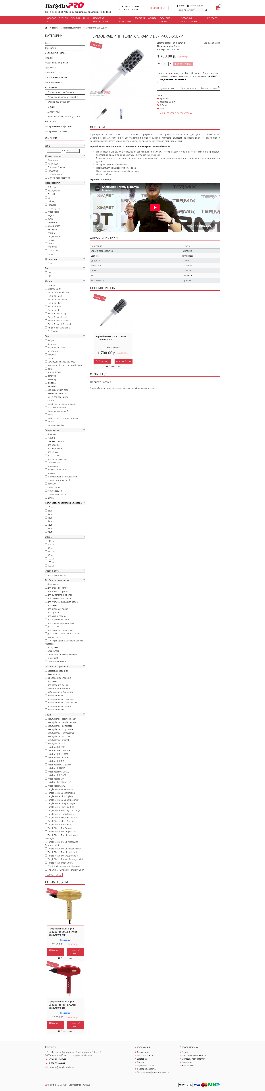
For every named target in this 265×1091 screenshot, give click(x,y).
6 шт (50, 524)
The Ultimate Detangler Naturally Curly (66, 869)
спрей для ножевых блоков (61, 403)
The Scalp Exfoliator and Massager (64, 866)
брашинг (52, 344)
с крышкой (53, 657)
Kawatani (52, 222)
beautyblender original (58, 739)
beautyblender (54, 190)
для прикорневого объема (61, 623)
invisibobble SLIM (56, 778)
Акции (86, 18)
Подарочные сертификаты (58, 126)
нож (50, 368)
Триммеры (50, 67)
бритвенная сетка (56, 347)
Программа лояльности (194, 1055)
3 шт (50, 514)
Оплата (152, 18)
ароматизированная (58, 670)
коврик (51, 358)
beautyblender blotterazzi (60, 725)
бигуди (51, 340)
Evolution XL (53, 310)
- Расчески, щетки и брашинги (60, 92)
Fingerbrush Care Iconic (59, 327)
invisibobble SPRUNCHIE (59, 782)
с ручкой (52, 483)
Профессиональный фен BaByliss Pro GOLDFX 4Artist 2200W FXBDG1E (63, 932)
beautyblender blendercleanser (62, 722)
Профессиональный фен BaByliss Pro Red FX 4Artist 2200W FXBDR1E (62, 1004)
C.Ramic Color (54, 288)
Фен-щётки (50, 47)
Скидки (75, 18)
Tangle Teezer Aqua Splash (60, 789)
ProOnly (51, 232)
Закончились (183, 64)
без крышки (53, 584)
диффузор (53, 351)
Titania (51, 243)
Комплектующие (53, 82)
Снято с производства (59, 177)
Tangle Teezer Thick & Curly (60, 862)
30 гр (50, 548)
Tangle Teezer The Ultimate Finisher (64, 848)
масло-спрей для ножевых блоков (65, 365)
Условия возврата (146, 1068)
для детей (52, 605)
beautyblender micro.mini (59, 736)
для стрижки (54, 455)
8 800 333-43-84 (130, 9)
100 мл (51, 558)
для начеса (53, 451)
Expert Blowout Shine (58, 320)
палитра (52, 375)
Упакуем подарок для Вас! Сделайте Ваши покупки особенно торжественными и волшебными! (188, 76)
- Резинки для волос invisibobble (61, 96)
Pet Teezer (52, 229)
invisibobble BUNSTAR (58, 754)
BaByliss (52, 187)
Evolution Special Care (58, 292)
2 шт (50, 510)
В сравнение (66, 958)
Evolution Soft (54, 306)
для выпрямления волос (60, 594)
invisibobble (53, 211)
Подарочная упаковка (56, 131)
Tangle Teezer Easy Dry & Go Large (64, 810)
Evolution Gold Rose (57, 299)
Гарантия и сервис (165, 20)
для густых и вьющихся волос (63, 601)
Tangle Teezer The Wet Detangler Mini (65, 859)
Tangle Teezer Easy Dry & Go (61, 806)
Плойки (49, 57)
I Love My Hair (54, 208)
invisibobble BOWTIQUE (59, 750)
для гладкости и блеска (59, 598)
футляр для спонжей (58, 411)
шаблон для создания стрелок (63, 418)
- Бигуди (50, 106)
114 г (50, 272)
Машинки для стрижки (56, 62)
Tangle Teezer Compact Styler (61, 803)
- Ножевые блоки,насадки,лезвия (62, 116)
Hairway (52, 201)
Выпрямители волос (55, 52)
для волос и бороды (58, 591)
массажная (53, 466)
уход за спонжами (57, 407)
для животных (55, 448)
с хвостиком (54, 487)
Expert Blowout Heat (57, 317)
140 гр (51, 541)
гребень (52, 437)
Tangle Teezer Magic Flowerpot (62, 817)
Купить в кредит (189, 88)
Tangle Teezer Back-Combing (61, 792)
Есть (50, 263)
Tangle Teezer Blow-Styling (60, 796)
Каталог (51, 18)
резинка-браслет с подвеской (62, 702)
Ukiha (50, 254)
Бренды (63, 18)
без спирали (54, 674)
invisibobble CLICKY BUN (59, 757)
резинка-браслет (56, 695)
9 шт (50, 531)
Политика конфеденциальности (153, 1072)
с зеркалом (53, 650)
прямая (51, 473)
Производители (145, 1055)
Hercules (52, 204)
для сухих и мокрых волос (61, 630)
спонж (51, 400)
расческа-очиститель (58, 389)
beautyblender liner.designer (61, 732)
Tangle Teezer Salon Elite (59, 824)
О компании (125, 20)
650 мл (51, 551)
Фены (48, 43)
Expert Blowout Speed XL (59, 324)
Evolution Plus (54, 302)
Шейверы (50, 72)
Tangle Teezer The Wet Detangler (63, 855)
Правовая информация (100, 20)
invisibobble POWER (57, 775)
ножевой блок (55, 372)
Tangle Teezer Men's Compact (61, 821)
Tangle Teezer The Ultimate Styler (63, 852)
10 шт (50, 507)
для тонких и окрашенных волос (64, 633)
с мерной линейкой (57, 661)
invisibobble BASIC (56, 747)
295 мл (51, 544)
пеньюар (52, 379)
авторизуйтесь (110, 388)
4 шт (50, 517)
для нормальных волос (59, 619)
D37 (162, 108)
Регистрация (196, 5)
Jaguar (51, 215)
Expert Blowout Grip (57, 313)
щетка (51, 421)
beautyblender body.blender (61, 729)
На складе (53, 163)
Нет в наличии (55, 174)
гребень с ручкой (56, 441)
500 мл (51, 565)
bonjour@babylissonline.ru (61, 1067)
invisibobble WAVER (57, 785)
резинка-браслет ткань (59, 706)
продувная (53, 647)
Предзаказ (53, 170)
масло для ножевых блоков (61, 361)
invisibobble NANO (56, 768)
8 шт (50, 528)
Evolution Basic (55, 295)
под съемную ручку (57, 575)
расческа (52, 386)
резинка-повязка (56, 709)
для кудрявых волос (58, 608)
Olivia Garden (54, 225)
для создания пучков (58, 684)
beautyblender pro (56, 743)
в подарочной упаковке (59, 677)
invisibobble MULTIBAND (59, 764)
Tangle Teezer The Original (60, 828)
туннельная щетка (57, 494)
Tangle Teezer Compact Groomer (63, 799)
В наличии (53, 160)
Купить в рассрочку (209, 88)
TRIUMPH (52, 247)
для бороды (54, 444)
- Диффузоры (52, 111)
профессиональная (57, 469)
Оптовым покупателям (189, 20)
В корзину (56, 950)
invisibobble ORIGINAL (58, 771)
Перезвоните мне (158, 8)
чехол (50, 414)
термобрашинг (55, 490)
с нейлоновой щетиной (59, 480)
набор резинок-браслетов (60, 691)
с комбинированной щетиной (62, 476)
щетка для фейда (56, 425)
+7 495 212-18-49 (130, 6)
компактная (54, 462)
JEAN (50, 218)
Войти (182, 5)
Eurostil (51, 194)
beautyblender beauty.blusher (62, 718)
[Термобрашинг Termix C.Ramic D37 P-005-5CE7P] (101, 113)
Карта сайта (188, 1065)
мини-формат (54, 637)
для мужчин (54, 612)
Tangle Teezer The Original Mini (62, 831)
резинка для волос (57, 393)
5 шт (50, 521)
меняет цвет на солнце (59, 688)
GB (49, 197)
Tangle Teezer (54, 236)
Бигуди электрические (56, 77)
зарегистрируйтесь (132, 388)
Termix (51, 239)
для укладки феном (57, 459)
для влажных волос (57, 587)
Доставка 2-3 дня (56, 167)
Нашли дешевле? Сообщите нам (175, 113)
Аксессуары (55, 28)
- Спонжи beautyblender (57, 101)
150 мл (51, 562)
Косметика (50, 121)
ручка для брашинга (58, 396)
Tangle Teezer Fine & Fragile (61, 814)
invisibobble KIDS (56, 761)
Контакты (212, 18)
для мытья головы (57, 615)
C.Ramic (51, 285)
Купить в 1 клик (75, 952)
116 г (50, 276)
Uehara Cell (53, 250)
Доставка (139, 18)
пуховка (52, 382)
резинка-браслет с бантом (61, 699)
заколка (52, 354)
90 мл (50, 555)
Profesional (53, 331)
